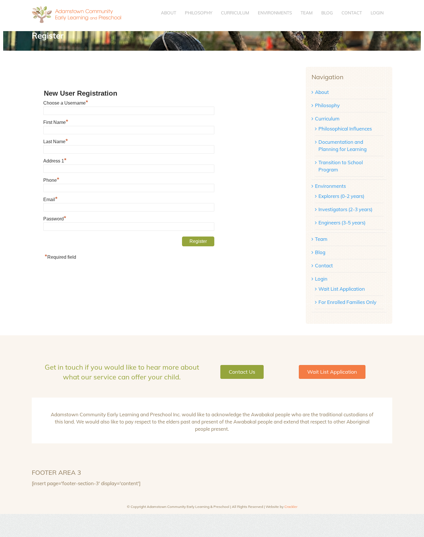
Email (50, 199)
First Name (55, 122)
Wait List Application (341, 289)
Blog (320, 252)
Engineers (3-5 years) (341, 223)
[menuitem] (168, 13)
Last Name (55, 141)
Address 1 (55, 160)
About (322, 92)
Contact (324, 265)
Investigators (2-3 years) (345, 209)
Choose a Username (65, 103)
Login (321, 279)
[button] (242, 372)
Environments (330, 186)
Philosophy (327, 105)
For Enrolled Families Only (347, 302)
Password (54, 218)
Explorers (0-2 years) (341, 196)
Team (321, 239)
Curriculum (327, 119)
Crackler (290, 506)
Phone (51, 180)
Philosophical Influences (345, 129)
